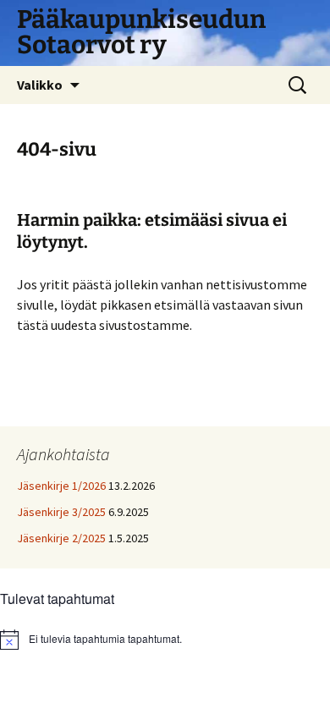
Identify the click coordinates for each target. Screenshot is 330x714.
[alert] (165, 639)
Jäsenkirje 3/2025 (61, 511)
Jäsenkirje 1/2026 (61, 485)
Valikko (40, 84)
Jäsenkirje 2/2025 (61, 538)
